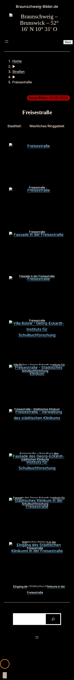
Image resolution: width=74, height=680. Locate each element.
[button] (4, 664)
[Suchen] (53, 619)
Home (17, 61)
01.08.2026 (48, 98)
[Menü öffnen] (6, 41)
